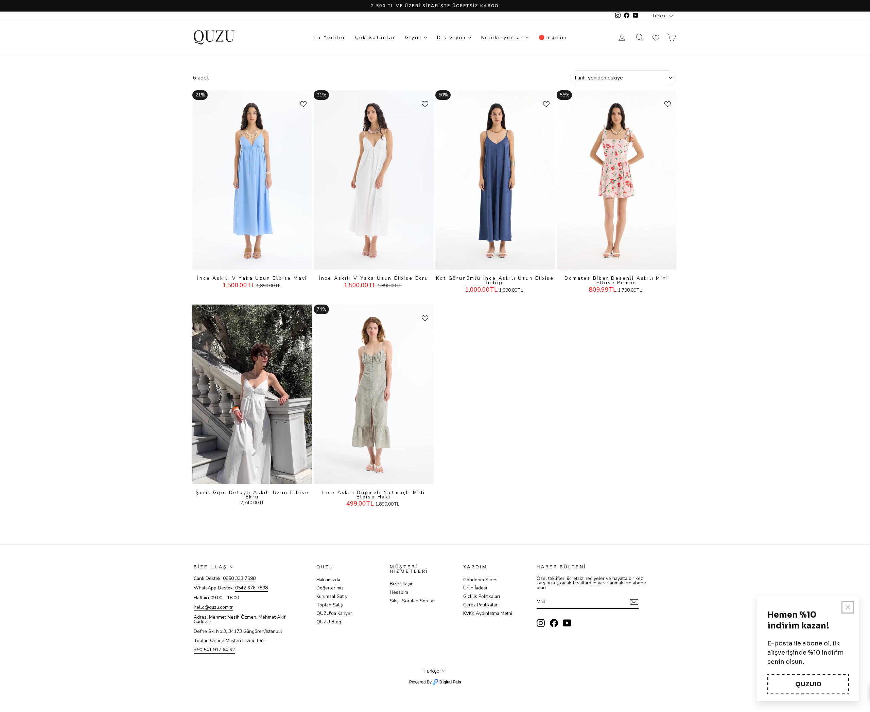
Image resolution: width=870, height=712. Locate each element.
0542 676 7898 (251, 588)
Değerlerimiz (330, 588)
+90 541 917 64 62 (214, 649)
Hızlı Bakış (252, 263)
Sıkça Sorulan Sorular (412, 601)
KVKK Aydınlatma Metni (487, 613)
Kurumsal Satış (331, 596)
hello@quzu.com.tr (213, 607)
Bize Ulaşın (402, 584)
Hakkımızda (328, 580)
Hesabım (399, 592)
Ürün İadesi (475, 588)
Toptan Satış (329, 605)
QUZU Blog (328, 622)
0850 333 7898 (239, 578)
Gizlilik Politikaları (481, 596)
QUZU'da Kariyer (334, 613)
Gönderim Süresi (481, 580)
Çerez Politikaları (481, 605)
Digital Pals (450, 682)
